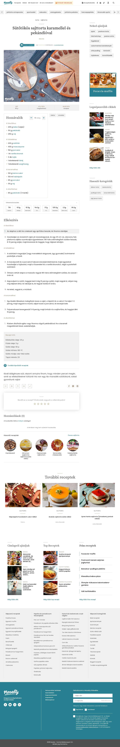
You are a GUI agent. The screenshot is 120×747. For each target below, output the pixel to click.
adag (38, 118)
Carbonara (9, 665)
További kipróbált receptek (18, 365)
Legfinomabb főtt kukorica (70, 619)
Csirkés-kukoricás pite (69, 658)
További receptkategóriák (98, 665)
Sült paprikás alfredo (40, 665)
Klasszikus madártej (12, 635)
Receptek (17, 3)
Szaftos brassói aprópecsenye (65, 555)
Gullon (23, 522)
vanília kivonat (17, 153)
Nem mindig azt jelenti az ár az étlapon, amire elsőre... (29, 572)
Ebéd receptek (95, 618)
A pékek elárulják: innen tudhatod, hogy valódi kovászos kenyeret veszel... (110, 155)
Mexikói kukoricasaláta (69, 668)
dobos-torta (95, 187)
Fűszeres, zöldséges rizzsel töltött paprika (44, 654)
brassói (61, 552)
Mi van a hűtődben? (46, 3)
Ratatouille (37, 675)
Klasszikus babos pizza (90, 576)
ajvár (93, 31)
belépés (20, 421)
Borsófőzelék (10, 642)
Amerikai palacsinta (12, 662)
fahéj (21, 160)
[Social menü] (101, 3)
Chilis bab (9, 645)
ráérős (53, 115)
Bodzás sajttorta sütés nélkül (60, 517)
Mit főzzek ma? (33, 3)
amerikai (61, 115)
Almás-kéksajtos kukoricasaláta (72, 665)
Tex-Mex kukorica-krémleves (71, 632)
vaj (14, 134)
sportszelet (31, 12)
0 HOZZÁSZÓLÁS (58, 45)
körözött (107, 51)
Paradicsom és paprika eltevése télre (46, 623)
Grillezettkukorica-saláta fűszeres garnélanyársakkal (73, 647)
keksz (15, 127)
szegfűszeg (23, 164)
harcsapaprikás (88, 12)
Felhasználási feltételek (53, 690)
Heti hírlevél (91, 709)
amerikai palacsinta (65, 582)
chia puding (95, 51)
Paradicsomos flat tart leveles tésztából (43, 636)
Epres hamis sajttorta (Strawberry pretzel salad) (97, 518)
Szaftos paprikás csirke (41, 661)
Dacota (41, 39)
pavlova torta (103, 31)
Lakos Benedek (59, 522)
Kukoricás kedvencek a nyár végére (72, 615)
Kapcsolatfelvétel (51, 695)
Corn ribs (65, 642)
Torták (92, 648)
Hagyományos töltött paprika (64, 570)
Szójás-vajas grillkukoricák (70, 629)
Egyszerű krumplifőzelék (13, 631)
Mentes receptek (95, 628)
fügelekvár (95, 41)
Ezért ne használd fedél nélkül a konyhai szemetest (29, 587)
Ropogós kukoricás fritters (70, 622)
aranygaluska (55, 12)
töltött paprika (64, 567)
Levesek (92, 645)
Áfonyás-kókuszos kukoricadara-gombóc (95, 583)
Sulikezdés (108, 113)
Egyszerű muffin (11, 621)
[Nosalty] (8, 2)
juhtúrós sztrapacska (15, 12)
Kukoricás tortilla (67, 655)
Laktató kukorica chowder (70, 639)
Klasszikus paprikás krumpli (42, 658)
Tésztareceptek (95, 652)
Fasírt (7, 638)
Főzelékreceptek (95, 635)
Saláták (92, 655)
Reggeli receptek (95, 662)
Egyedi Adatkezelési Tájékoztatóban (87, 727)
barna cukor (18, 173)
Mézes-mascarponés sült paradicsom (42, 627)
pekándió (16, 130)
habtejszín (18, 176)
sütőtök (16, 143)
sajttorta (44, 20)
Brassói (8, 655)
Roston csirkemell (11, 658)
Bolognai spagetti (11, 648)
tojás (14, 157)
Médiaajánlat (49, 700)
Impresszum (49, 697)
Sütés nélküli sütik (96, 631)
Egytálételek (94, 642)
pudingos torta (96, 193)
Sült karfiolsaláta (88, 591)
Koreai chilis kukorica (68, 636)
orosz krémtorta (109, 193)
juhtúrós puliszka (71, 12)
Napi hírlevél (79, 709)
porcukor (16, 150)
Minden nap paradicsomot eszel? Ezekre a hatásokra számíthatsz (109, 120)
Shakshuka (37, 671)
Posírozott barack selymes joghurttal (92, 561)
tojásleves (95, 55)
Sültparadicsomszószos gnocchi (44, 646)
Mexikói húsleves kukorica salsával (73, 661)
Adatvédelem (49, 693)
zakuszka (42, 12)
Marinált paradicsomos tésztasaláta (45, 649)
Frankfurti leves (11, 618)
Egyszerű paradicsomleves (14, 628)
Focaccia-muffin (88, 554)
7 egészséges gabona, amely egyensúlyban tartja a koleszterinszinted (110, 137)
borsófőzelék (107, 55)
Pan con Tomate (39, 620)
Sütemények (94, 625)
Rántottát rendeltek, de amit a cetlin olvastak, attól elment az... (28, 557)
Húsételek (93, 638)
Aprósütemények (95, 621)
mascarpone (18, 146)
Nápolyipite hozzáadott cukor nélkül (23, 517)
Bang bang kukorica (68, 626)
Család (107, 130)
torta (37, 20)
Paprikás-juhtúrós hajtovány (43, 668)
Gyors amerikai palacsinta (64, 585)
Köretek (92, 658)
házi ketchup (96, 36)
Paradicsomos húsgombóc (14, 652)
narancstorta (106, 187)
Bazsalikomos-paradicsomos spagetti (43, 642)
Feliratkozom (106, 701)
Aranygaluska (10, 625)
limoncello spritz (104, 12)
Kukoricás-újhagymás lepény (71, 651)
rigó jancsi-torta (96, 198)
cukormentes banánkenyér (101, 46)
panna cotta (109, 36)
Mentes (25, 552)
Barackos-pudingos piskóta (93, 569)
